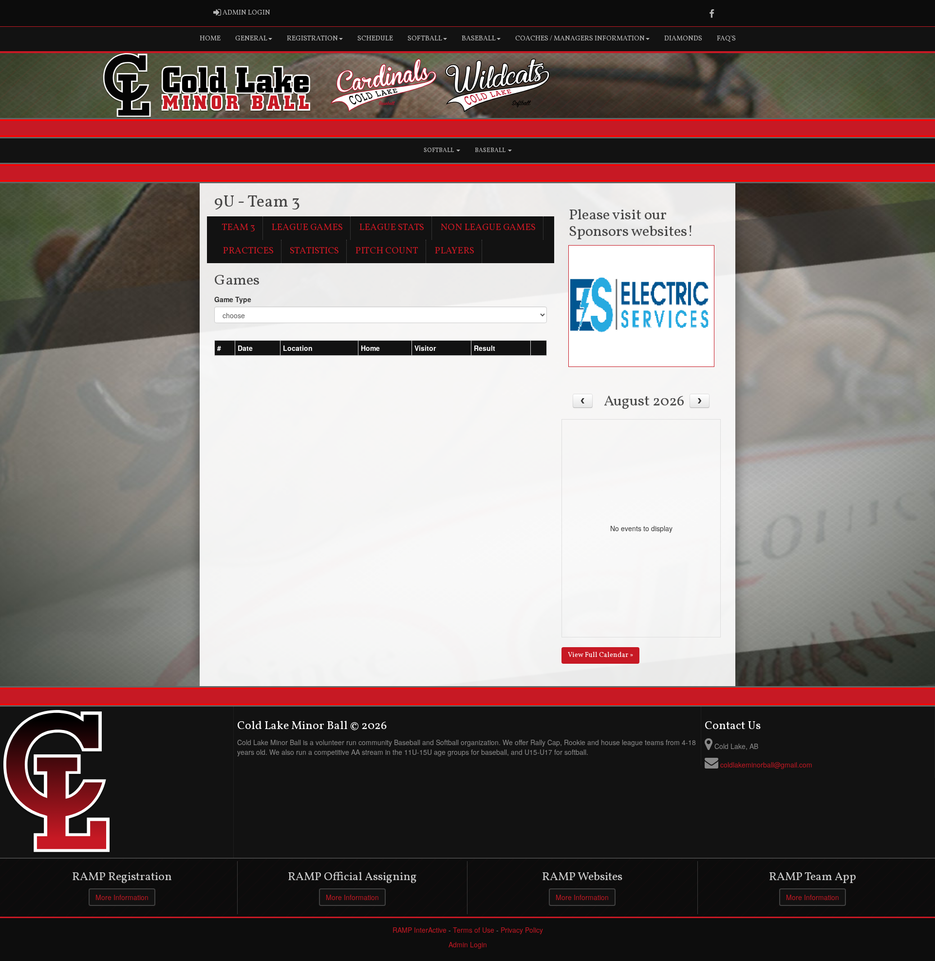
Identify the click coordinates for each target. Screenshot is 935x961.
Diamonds (683, 38)
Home (210, 38)
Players (454, 251)
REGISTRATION (312, 38)
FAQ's (726, 38)
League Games (307, 227)
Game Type (232, 299)
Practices (248, 251)
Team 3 (238, 227)
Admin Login (468, 944)
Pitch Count (386, 251)
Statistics (314, 251)
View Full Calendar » (600, 655)
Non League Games (488, 227)
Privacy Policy (522, 930)
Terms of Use (473, 930)
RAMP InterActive (420, 930)
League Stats (391, 227)
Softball (425, 38)
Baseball (479, 38)
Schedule (375, 38)
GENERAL (251, 38)
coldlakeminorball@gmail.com (766, 764)
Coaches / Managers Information (580, 38)
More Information (122, 897)
